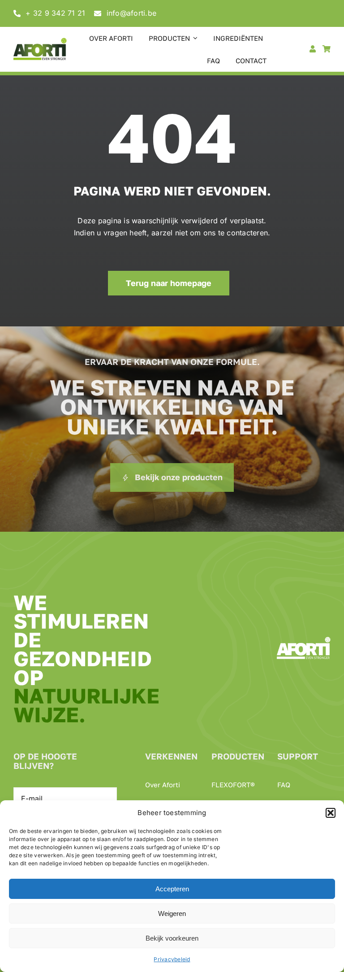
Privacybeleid (172, 959)
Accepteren (172, 889)
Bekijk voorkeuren (172, 938)
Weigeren (172, 913)
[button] (330, 812)
